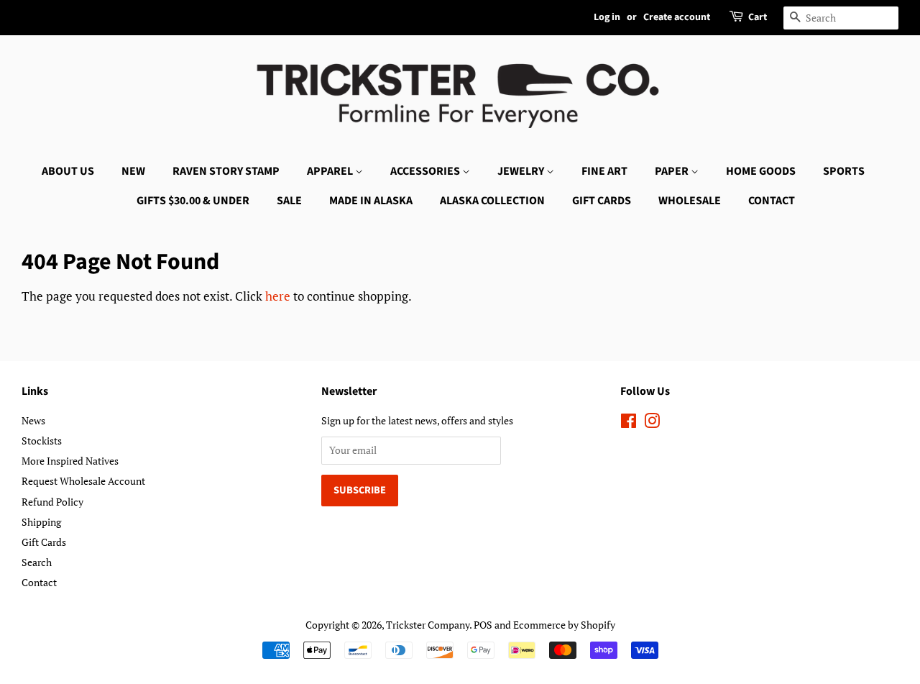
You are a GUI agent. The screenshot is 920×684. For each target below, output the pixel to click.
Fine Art (604, 171)
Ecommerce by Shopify (564, 624)
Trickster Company (427, 624)
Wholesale (689, 201)
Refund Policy (52, 502)
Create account (676, 17)
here (277, 296)
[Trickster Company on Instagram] (652, 423)
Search (37, 562)
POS (483, 624)
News (33, 420)
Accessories (426, 171)
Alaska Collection (492, 201)
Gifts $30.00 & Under (193, 201)
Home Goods (761, 171)
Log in (607, 17)
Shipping (41, 522)
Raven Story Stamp (226, 171)
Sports (844, 171)
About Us (68, 171)
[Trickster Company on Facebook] (628, 423)
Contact (771, 201)
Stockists (42, 440)
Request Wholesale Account (83, 481)
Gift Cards (601, 201)
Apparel (331, 171)
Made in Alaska (371, 201)
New (133, 171)
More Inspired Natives (70, 461)
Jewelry (521, 171)
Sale (289, 201)
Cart (757, 17)
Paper (673, 171)
